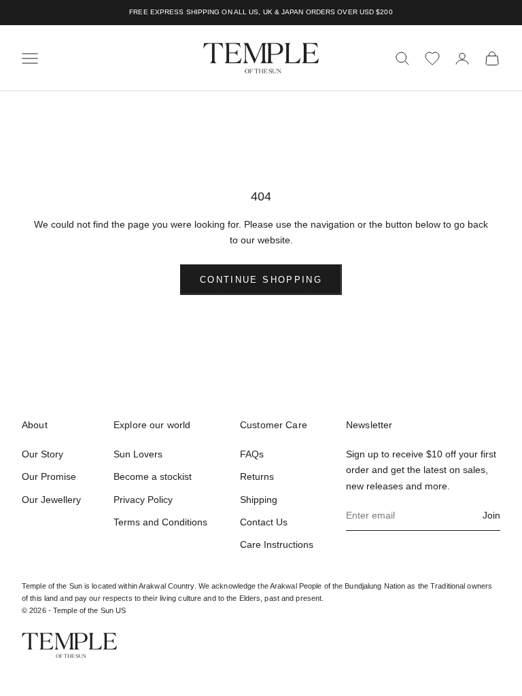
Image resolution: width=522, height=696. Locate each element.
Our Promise (49, 476)
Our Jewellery (51, 499)
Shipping (258, 499)
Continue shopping (261, 280)
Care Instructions (276, 544)
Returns (257, 476)
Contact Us (264, 522)
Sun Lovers (138, 454)
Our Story (42, 454)
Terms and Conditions (160, 522)
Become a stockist (153, 476)
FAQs (252, 454)
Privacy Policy (143, 499)
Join (491, 515)
